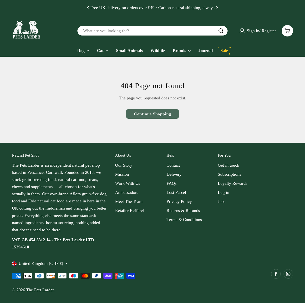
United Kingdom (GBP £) (41, 263)
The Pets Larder (40, 290)
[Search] (221, 31)
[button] (88, 7)
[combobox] (152, 31)
